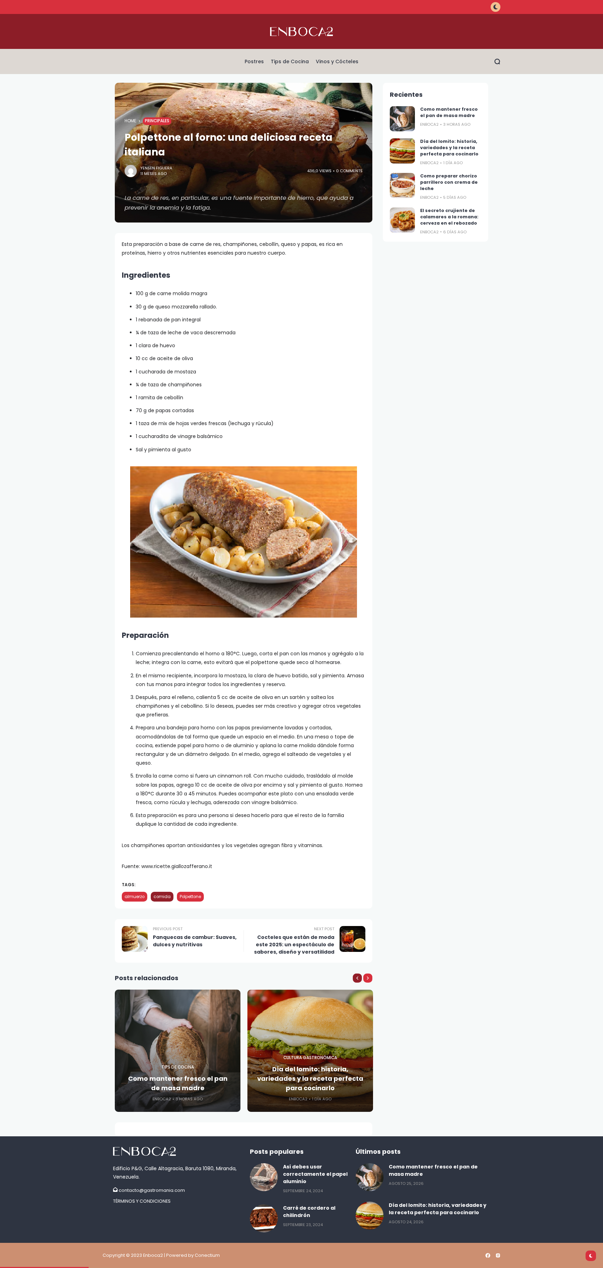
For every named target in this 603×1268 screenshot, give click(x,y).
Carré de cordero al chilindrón (309, 1211)
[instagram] (498, 1255)
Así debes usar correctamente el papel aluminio (315, 1174)
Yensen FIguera (156, 168)
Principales (157, 121)
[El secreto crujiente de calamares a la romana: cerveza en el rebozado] (402, 220)
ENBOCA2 (161, 1099)
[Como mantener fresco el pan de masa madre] (402, 118)
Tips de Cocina (178, 1067)
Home (130, 121)
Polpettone (190, 896)
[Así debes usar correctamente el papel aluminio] (264, 1177)
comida (162, 896)
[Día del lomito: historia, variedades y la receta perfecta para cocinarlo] (402, 150)
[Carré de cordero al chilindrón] (264, 1218)
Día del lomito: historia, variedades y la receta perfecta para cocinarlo (310, 1078)
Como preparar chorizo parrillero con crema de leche (449, 182)
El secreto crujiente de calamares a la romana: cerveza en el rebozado (449, 216)
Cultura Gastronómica (310, 1058)
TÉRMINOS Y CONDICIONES (142, 1201)
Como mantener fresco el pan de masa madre (178, 1083)
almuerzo (134, 896)
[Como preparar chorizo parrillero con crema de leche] (402, 185)
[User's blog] (178, 1151)
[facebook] (487, 1255)
